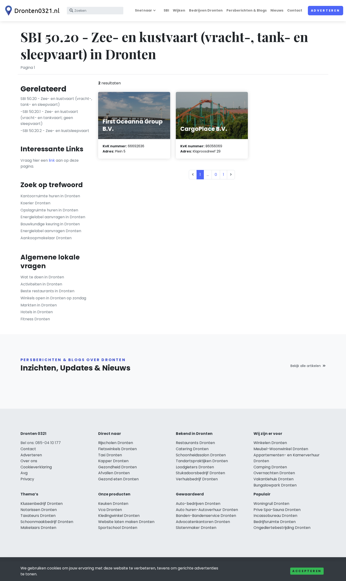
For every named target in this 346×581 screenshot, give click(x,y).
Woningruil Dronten (271, 503)
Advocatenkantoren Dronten (203, 521)
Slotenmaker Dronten (196, 527)
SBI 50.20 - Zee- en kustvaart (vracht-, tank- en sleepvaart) (56, 101)
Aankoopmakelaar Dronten (46, 238)
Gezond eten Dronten (118, 479)
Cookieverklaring (36, 467)
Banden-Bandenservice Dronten (206, 515)
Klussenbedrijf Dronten (41, 503)
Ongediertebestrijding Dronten (281, 527)
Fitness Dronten (35, 319)
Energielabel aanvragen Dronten (50, 231)
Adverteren (325, 10)
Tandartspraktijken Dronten (202, 461)
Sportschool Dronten (117, 527)
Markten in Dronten (38, 305)
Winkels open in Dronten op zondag (53, 298)
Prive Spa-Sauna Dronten (277, 509)
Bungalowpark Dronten (275, 485)
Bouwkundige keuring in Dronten (50, 224)
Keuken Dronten (113, 503)
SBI (166, 10)
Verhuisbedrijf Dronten (197, 479)
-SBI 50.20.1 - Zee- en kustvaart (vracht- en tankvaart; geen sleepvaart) (49, 117)
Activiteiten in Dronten (41, 284)
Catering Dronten (192, 449)
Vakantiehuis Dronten (273, 479)
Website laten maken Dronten (126, 521)
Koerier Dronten (35, 203)
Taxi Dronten (110, 455)
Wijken (179, 10)
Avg (24, 473)
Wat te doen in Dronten (42, 277)
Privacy (27, 479)
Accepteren (307, 571)
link (52, 160)
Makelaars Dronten (38, 527)
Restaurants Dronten (195, 442)
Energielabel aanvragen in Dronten (52, 217)
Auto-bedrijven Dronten (198, 503)
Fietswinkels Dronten (117, 449)
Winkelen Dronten (270, 442)
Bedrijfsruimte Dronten (274, 521)
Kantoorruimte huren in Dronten (50, 196)
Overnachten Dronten (274, 473)
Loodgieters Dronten (195, 467)
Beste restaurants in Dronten (47, 291)
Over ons (28, 461)
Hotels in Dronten (36, 312)
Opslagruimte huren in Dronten (49, 210)
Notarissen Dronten (38, 509)
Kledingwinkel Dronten (119, 515)
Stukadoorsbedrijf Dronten (200, 473)
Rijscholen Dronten (115, 442)
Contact (294, 10)
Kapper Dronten (113, 461)
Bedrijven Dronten (206, 10)
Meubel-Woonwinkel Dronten (280, 449)
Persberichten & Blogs (246, 10)
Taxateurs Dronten (38, 515)
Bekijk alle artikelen (305, 365)
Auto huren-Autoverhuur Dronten (207, 509)
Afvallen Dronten (114, 473)
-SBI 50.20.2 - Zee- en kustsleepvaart (54, 130)
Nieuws (276, 10)
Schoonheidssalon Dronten (201, 455)
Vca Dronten (110, 509)
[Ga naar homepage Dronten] (31, 10)
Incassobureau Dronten (275, 515)
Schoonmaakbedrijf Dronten (46, 521)
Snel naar (143, 10)
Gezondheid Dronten (117, 467)
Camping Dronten (270, 467)
